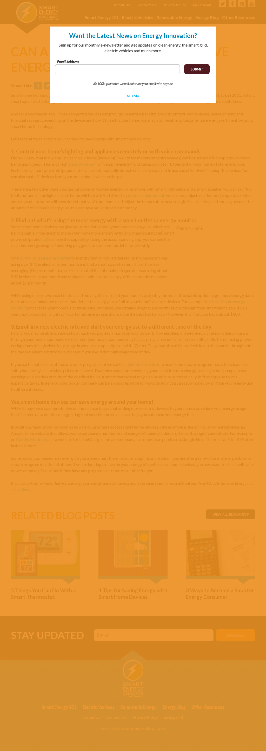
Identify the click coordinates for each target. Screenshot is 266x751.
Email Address (68, 62)
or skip (133, 95)
